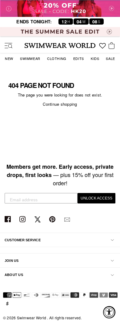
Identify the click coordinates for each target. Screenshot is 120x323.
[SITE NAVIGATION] (6, 46)
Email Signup (68, 219)
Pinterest (53, 219)
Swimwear (30, 58)
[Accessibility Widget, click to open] (109, 312)
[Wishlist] (102, 48)
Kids (95, 58)
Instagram (23, 219)
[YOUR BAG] (112, 46)
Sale (110, 58)
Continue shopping (60, 104)
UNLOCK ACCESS (96, 198)
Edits (78, 58)
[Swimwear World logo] (60, 45)
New (9, 58)
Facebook (8, 219)
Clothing (56, 58)
